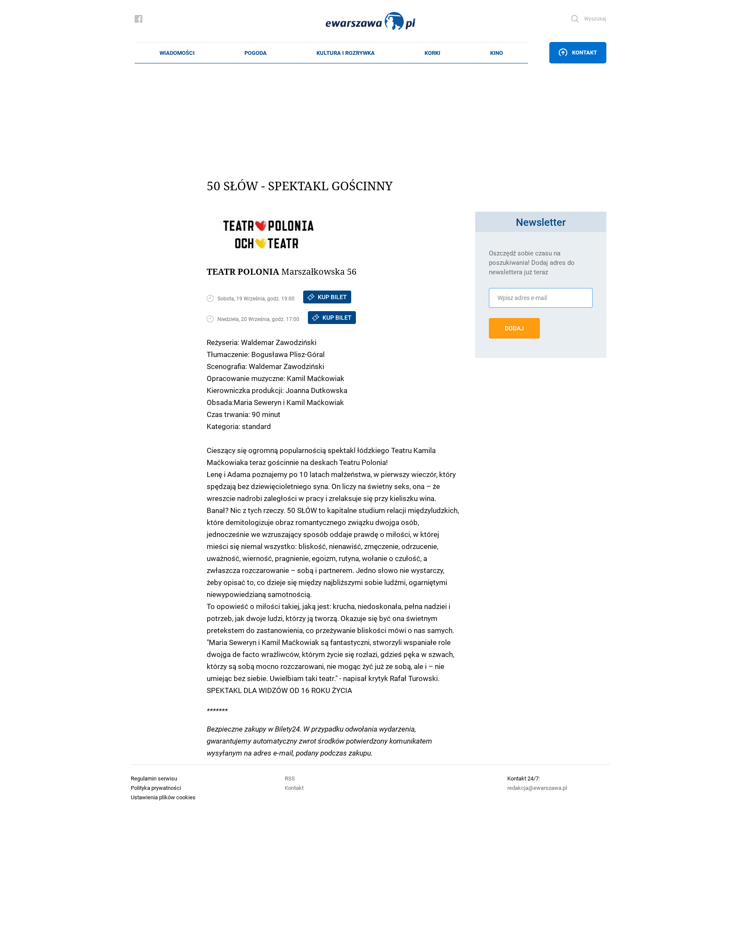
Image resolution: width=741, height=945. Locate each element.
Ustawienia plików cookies (163, 797)
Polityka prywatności (156, 787)
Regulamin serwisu (154, 778)
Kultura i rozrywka (345, 52)
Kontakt (584, 52)
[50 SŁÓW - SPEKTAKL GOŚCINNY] (337, 232)
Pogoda (255, 52)
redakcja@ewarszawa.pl (537, 787)
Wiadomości (177, 52)
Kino (496, 52)
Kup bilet (332, 297)
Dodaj (514, 328)
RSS (290, 778)
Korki (432, 52)
